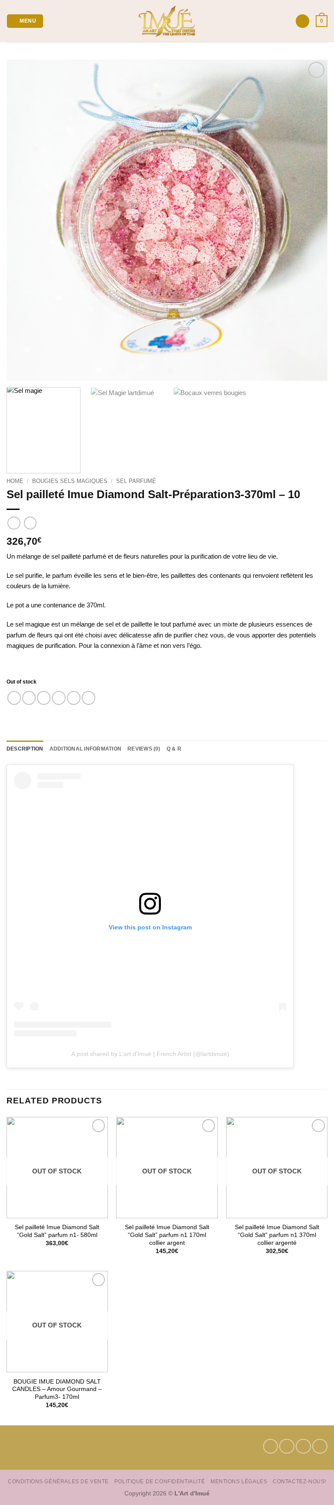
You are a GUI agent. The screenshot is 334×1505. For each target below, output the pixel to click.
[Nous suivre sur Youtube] (319, 1446)
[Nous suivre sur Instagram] (286, 1446)
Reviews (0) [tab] (143, 749)
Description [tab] (25, 749)
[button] (25, 21)
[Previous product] (30, 523)
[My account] (302, 21)
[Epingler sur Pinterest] (73, 697)
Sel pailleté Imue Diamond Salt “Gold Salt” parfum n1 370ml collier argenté (277, 1235)
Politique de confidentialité (159, 1481)
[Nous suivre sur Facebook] (270, 1446)
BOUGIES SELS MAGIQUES (69, 481)
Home (15, 481)
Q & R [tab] (174, 749)
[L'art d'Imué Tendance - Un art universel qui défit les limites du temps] (167, 21)
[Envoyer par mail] (58, 697)
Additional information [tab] (85, 749)
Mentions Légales (238, 1481)
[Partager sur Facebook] (29, 697)
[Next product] (13, 523)
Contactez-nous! (299, 1481)
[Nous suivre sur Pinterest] (303, 1446)
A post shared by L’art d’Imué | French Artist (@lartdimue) (150, 1053)
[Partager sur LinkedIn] (88, 697)
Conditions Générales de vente (58, 1481)
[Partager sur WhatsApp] (14, 697)
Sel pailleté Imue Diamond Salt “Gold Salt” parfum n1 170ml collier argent (167, 1235)
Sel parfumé (136, 481)
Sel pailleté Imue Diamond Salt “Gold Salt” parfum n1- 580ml (57, 1231)
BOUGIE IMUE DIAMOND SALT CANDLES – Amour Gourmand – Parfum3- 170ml (57, 1389)
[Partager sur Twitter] (43, 697)
